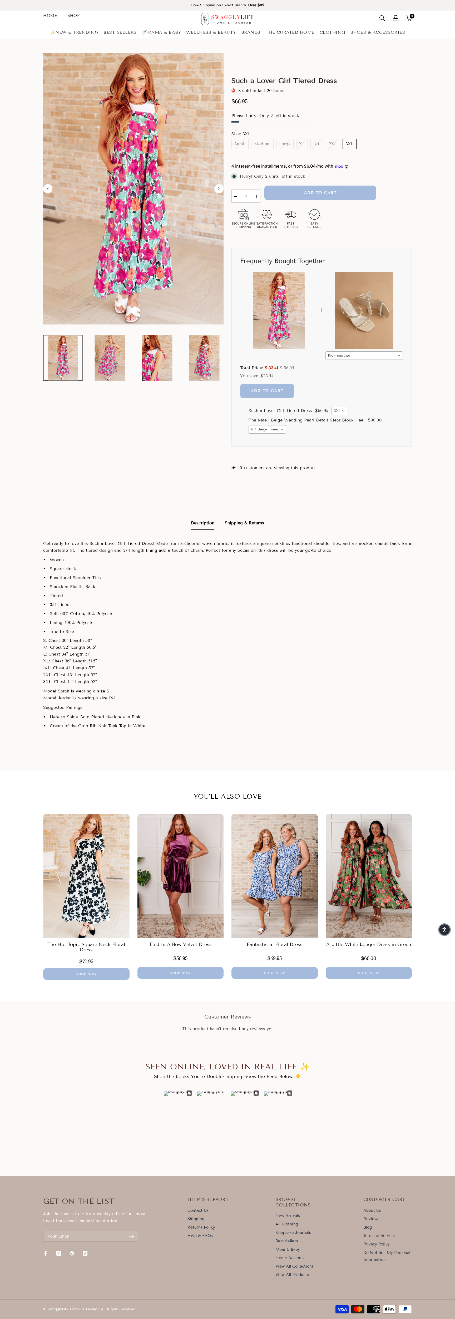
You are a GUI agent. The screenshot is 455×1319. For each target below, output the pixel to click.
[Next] (219, 188)
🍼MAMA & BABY (161, 32)
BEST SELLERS (119, 32)
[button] (444, 929)
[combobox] (364, 355)
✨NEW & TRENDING (74, 32)
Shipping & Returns (244, 522)
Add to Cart (267, 391)
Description (202, 522)
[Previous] (47, 188)
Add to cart (320, 193)
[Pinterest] (72, 1253)
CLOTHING (332, 32)
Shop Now (86, 974)
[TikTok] (85, 1253)
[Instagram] (58, 1253)
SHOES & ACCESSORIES (377, 32)
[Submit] (131, 1236)
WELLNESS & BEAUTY (211, 32)
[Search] (382, 18)
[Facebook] (45, 1253)
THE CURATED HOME (290, 32)
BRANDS (250, 32)
